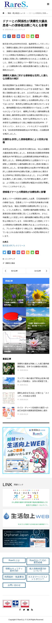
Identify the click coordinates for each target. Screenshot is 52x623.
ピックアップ (20, 30)
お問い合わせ (14, 585)
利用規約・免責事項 (14, 577)
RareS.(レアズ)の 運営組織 (38, 561)
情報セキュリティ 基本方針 (14, 569)
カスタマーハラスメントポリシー (37, 578)
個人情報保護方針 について (37, 569)
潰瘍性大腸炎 (10, 263)
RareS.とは (14, 560)
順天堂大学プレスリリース (14, 245)
